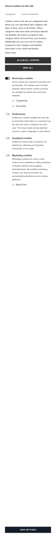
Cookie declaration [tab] (29, 14)
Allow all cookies (28, 60)
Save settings (28, 530)
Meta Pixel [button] (21, 184)
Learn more (10, 52)
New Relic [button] (21, 106)
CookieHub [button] (21, 101)
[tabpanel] (28, 110)
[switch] (6, 78)
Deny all (28, 68)
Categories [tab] (10, 14)
